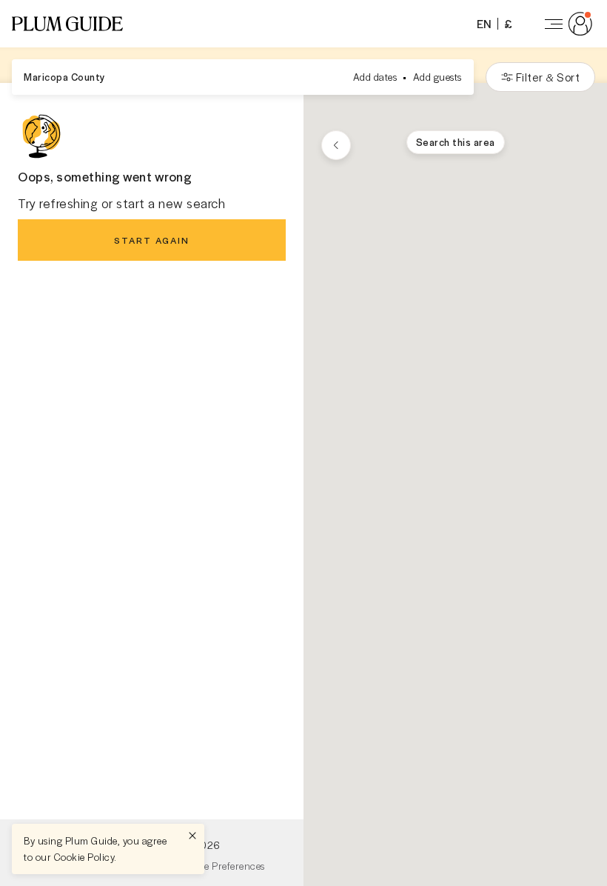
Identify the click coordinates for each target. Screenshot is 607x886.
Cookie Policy (84, 857)
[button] (67, 24)
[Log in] (565, 24)
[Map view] (336, 145)
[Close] (192, 835)
